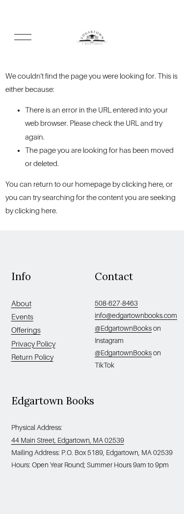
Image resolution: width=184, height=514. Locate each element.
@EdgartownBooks (123, 328)
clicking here (142, 184)
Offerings (26, 330)
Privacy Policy (33, 344)
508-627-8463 (116, 303)
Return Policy (32, 357)
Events (22, 317)
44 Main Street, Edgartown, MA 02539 (67, 440)
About (21, 304)
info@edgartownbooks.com (136, 315)
